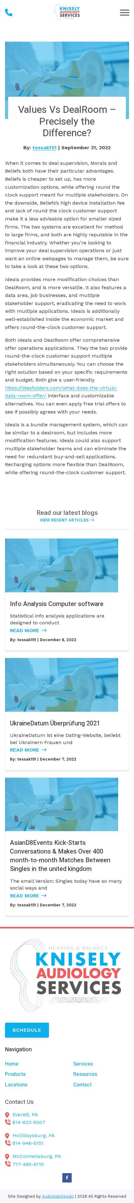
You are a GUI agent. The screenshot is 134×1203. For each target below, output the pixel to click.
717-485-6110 (28, 1164)
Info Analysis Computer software (56, 603)
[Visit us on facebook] (67, 1177)
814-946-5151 (28, 1143)
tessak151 (44, 147)
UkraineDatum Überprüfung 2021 (55, 723)
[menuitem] (33, 1064)
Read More (24, 630)
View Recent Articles (64, 520)
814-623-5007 (28, 1122)
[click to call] (8, 12)
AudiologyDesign (58, 1196)
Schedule (26, 1030)
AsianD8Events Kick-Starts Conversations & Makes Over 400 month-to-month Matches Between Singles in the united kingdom (60, 855)
